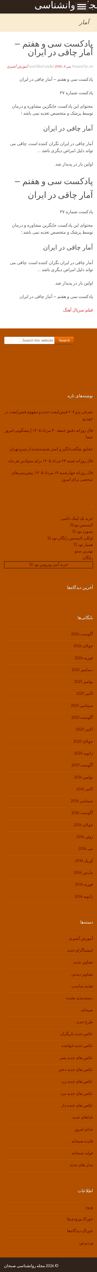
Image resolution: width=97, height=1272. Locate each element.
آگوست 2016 (82, 812)
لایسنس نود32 (81, 525)
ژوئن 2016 (84, 836)
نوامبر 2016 (83, 777)
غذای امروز (83, 1129)
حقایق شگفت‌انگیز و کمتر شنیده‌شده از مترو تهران (51, 449)
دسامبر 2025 (82, 669)
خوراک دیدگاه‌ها (80, 1231)
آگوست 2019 (82, 765)
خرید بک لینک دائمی (77, 518)
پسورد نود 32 (82, 531)
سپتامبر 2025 (82, 705)
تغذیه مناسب (82, 986)
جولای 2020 (83, 741)
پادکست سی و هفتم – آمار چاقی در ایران (53, 48)
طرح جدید (84, 1022)
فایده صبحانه (82, 1141)
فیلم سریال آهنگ (78, 310)
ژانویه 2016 (84, 896)
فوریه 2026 (84, 658)
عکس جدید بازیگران (76, 1033)
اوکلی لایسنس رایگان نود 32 (70, 538)
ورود (89, 1207)
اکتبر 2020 (84, 729)
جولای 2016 (83, 825)
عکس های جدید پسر (76, 1057)
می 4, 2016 (62, 66)
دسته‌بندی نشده (80, 998)
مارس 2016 (83, 872)
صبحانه (87, 1010)
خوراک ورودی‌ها (80, 1219)
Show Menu (81, 6)
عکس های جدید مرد (76, 1093)
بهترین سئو (84, 551)
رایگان (87, 557)
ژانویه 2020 (83, 753)
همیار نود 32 (83, 544)
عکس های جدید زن (77, 1081)
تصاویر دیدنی (82, 974)
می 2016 (85, 848)
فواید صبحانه (82, 1153)
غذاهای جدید (82, 1117)
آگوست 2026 (82, 634)
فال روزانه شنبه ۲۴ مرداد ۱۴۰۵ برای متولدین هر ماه (50, 461)
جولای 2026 (83, 646)
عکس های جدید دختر (75, 1069)
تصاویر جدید (83, 962)
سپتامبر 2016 (82, 801)
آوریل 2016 (84, 860)
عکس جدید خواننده (77, 1045)
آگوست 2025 (82, 717)
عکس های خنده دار (77, 1105)
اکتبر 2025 (84, 693)
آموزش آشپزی (17, 66)
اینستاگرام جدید (80, 950)
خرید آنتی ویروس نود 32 (48, 564)
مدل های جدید (81, 1165)
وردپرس (86, 1243)
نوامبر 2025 (83, 681)
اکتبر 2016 (84, 789)
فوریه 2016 (84, 884)
